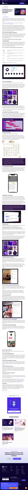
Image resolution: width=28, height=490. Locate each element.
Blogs (22, 468)
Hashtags (3, 167)
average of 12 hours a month (6, 23)
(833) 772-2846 (4, 470)
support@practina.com (5, 469)
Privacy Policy (18, 470)
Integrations (11, 470)
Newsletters (22, 470)
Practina (9, 387)
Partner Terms (18, 469)
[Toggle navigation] (25, 3)
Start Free (21, 3)
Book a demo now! (14, 411)
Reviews (22, 471)
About (11, 468)
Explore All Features (17, 458)
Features (11, 469)
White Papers (23, 472)
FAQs (16, 468)
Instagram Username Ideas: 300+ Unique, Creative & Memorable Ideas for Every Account (20, 429)
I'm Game (9, 458)
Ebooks (22, 469)
